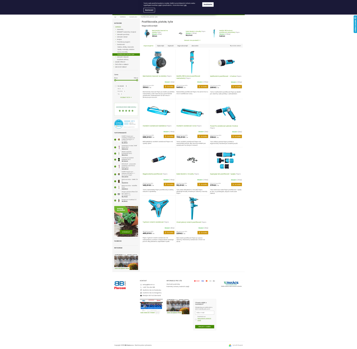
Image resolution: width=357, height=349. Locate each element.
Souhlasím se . (204, 319)
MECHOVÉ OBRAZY (121, 67)
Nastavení (149, 10)
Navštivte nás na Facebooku (152, 290)
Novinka (121, 91)
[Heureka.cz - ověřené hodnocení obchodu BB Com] (126, 124)
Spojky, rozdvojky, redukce (126, 49)
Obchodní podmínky (173, 284)
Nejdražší (171, 46)
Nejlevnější (160, 46)
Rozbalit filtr (125, 97)
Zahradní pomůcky (123, 34)
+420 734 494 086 (149, 287)
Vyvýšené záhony (122, 59)
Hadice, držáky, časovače (126, 47)
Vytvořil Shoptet (237, 345)
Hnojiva (119, 39)
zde (185, 5)
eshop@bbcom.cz (149, 284)
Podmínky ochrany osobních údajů (178, 286)
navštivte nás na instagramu (152, 293)
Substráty (120, 29)
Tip (120, 94)
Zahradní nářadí (122, 37)
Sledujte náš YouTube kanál (152, 295)
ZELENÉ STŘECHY (120, 62)
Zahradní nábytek (123, 57)
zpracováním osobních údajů (204, 319)
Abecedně (195, 46)
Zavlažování (121, 44)
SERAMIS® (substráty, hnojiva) (126, 32)
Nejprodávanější (182, 46)
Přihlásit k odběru (204, 327)
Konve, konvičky (123, 52)
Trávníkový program (123, 42)
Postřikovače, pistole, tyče (126, 54)
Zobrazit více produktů (191, 40)
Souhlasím (208, 4)
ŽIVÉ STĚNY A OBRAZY (122, 64)
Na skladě (122, 86)
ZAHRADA (118, 27)
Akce (120, 89)
